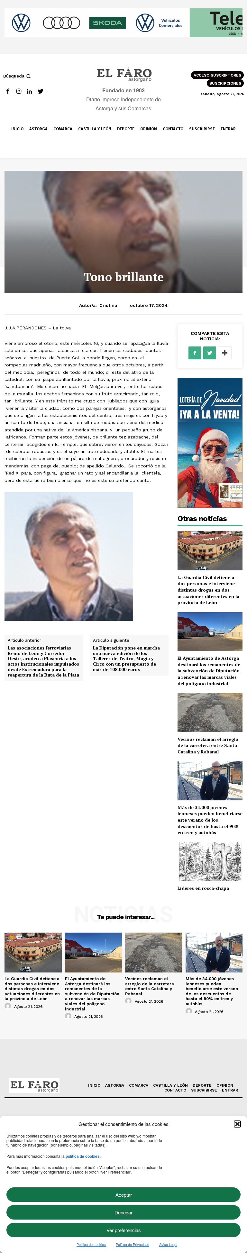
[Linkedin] (29, 91)
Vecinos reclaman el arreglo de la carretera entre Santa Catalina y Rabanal (208, 745)
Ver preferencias (123, 1230)
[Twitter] (40, 91)
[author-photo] (9, 1006)
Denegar (123, 1212)
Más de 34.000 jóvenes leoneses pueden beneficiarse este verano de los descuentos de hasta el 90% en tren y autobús (210, 819)
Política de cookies (91, 1244)
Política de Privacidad (132, 1244)
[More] (225, 352)
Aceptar (123, 1194)
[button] (237, 1124)
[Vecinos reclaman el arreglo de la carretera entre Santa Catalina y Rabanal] (210, 712)
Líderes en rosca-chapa (203, 888)
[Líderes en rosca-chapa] (210, 861)
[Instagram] (18, 91)
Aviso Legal (168, 1244)
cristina (108, 305)
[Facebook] (8, 91)
